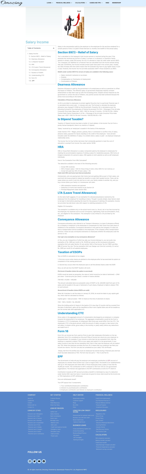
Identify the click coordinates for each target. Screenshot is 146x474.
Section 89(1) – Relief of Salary (41, 56)
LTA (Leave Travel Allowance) (41, 67)
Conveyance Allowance (38, 70)
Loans (49, 2)
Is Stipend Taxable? (38, 62)
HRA (32, 64)
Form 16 (34, 78)
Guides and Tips (95, 2)
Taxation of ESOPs (37, 72)
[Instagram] (30, 461)
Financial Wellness (63, 2)
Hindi (107, 2)
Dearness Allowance (38, 59)
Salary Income (33, 53)
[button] (53, 48)
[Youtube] (39, 461)
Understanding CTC (38, 75)
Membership (116, 2)
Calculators (80, 2)
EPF (33, 81)
